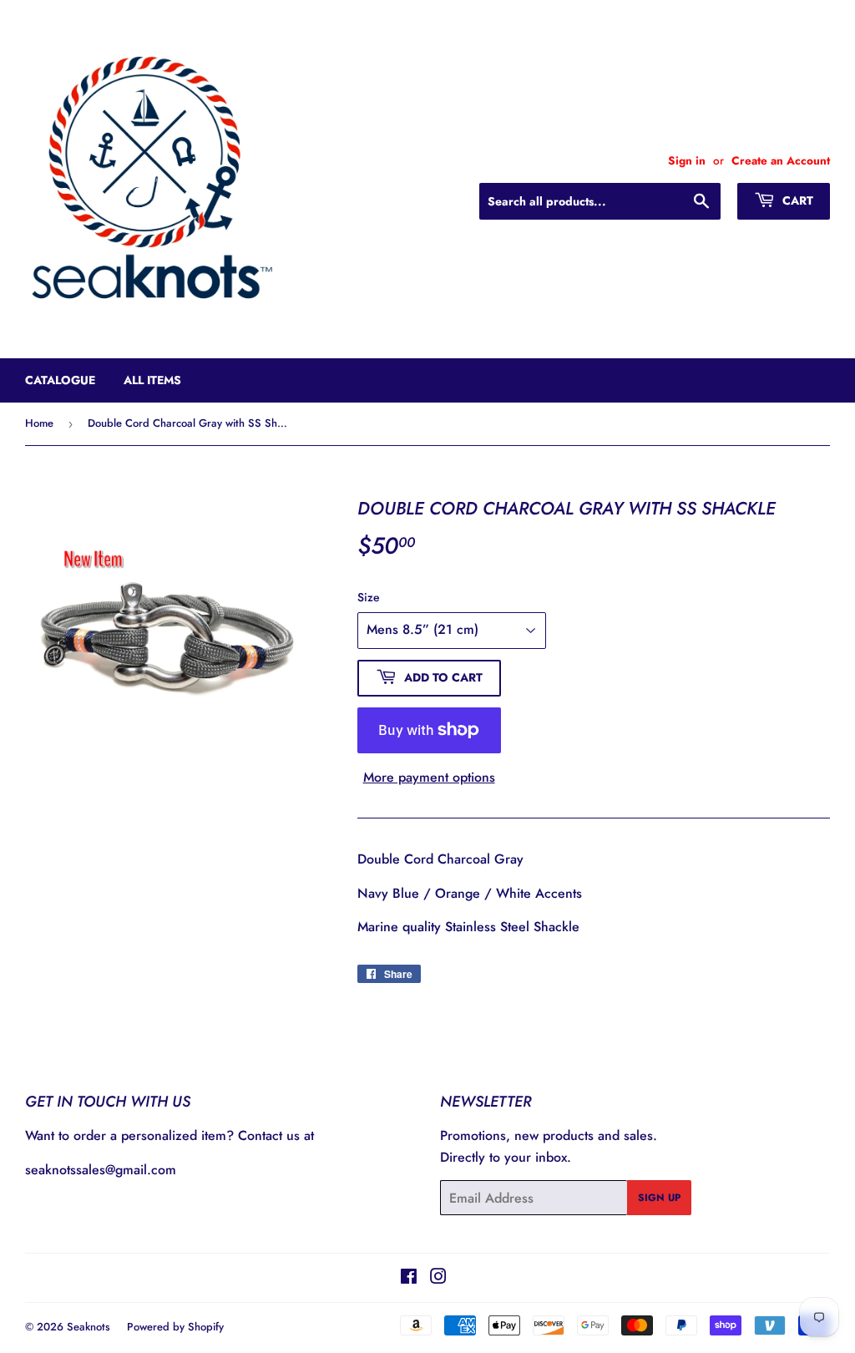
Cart (796, 200)
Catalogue (60, 380)
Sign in (687, 160)
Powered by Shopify (175, 1327)
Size (368, 597)
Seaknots (88, 1327)
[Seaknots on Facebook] (408, 1278)
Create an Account (780, 160)
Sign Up (659, 1197)
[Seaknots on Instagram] (438, 1278)
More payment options (429, 777)
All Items (152, 380)
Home (39, 423)
